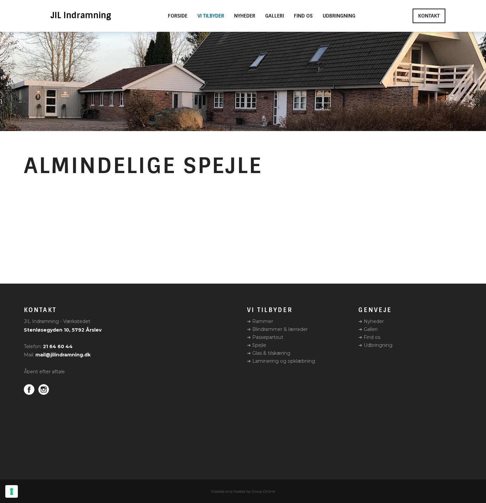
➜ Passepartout (265, 337)
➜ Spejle (256, 345)
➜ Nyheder (371, 321)
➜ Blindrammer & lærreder (277, 329)
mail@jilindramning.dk (63, 355)
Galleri (274, 16)
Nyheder (244, 16)
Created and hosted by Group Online (243, 491)
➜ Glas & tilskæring (268, 353)
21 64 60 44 (58, 346)
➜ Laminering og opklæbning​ (281, 361)
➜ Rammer (260, 321)
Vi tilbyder (210, 16)
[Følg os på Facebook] (29, 389)
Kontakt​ (429, 16)
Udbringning (339, 16)
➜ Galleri (368, 329)
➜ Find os (369, 337)
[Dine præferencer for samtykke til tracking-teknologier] (11, 491)
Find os (303, 16)
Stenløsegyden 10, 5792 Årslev (62, 330)
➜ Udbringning (375, 345)
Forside (177, 16)
